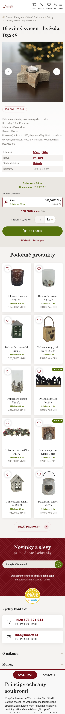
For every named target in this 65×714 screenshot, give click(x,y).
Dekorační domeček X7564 (17, 349)
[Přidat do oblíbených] (8, 269)
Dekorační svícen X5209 (48, 503)
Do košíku (35, 231)
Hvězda (37, 163)
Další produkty (29, 526)
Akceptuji (25, 674)
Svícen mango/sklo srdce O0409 (48, 349)
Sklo (45, 152)
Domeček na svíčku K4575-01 (17, 503)
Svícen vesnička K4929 (48, 400)
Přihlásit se (59, 564)
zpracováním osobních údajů (34, 579)
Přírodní (38, 157)
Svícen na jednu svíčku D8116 (48, 452)
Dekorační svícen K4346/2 (17, 400)
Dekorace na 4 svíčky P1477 (17, 452)
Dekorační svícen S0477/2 (17, 297)
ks (48, 219)
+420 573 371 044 (29, 620)
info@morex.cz (26, 635)
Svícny (50, 17)
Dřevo (36, 152)
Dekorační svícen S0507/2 (48, 297)
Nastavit (49, 674)
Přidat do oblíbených (32, 240)
